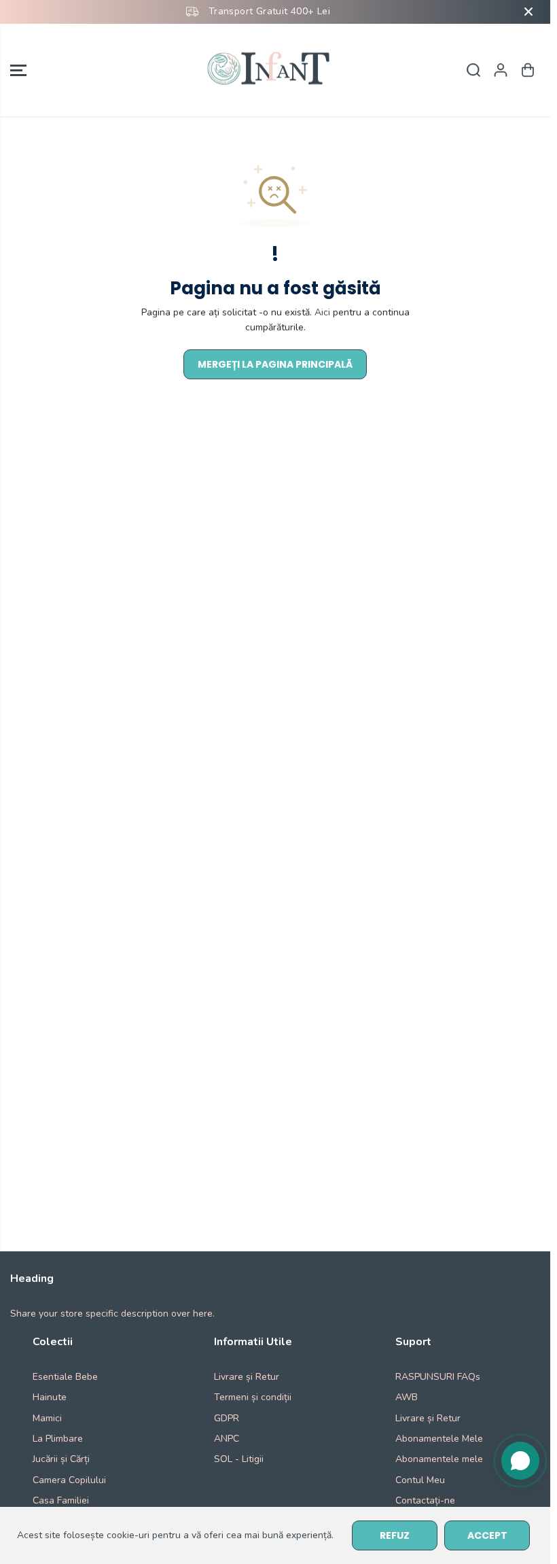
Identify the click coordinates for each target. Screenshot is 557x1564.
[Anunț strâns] (528, 11)
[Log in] (500, 70)
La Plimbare (58, 1438)
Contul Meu (420, 1480)
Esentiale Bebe (65, 1376)
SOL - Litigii (239, 1459)
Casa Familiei (61, 1500)
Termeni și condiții (252, 1397)
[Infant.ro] (272, 70)
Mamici (47, 1418)
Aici (322, 312)
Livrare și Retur (246, 1376)
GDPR (226, 1418)
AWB (406, 1397)
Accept (487, 1535)
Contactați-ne (425, 1500)
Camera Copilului (69, 1480)
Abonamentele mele (439, 1459)
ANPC (226, 1438)
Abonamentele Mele (439, 1438)
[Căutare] (473, 70)
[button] (18, 70)
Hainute (50, 1397)
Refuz (395, 1535)
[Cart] (528, 70)
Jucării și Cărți (61, 1459)
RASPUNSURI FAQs (437, 1376)
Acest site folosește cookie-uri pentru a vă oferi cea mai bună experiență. (175, 1535)
